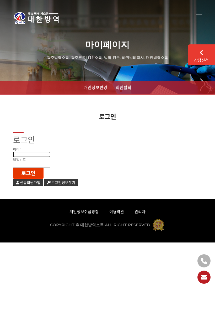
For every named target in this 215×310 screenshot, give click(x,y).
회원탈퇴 (123, 87)
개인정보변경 (95, 87)
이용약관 (116, 211)
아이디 (18, 149)
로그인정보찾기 (63, 182)
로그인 (28, 173)
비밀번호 (19, 159)
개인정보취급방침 (84, 211)
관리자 (140, 211)
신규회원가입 (29, 182)
